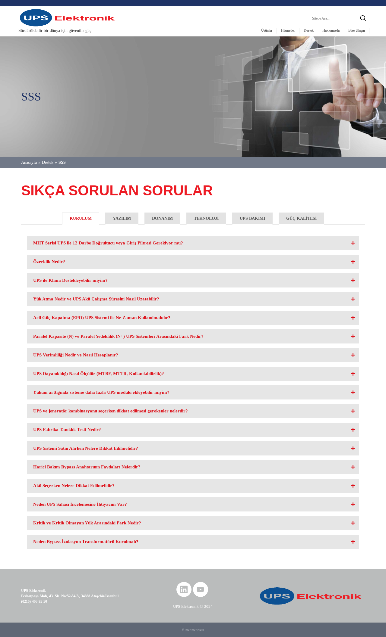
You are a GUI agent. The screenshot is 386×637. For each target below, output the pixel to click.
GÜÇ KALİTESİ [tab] (301, 218)
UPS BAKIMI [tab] (252, 218)
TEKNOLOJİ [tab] (206, 218)
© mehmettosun (193, 630)
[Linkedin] (183, 589)
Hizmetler (288, 30)
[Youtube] (200, 589)
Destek (309, 30)
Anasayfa (29, 162)
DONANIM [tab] (162, 218)
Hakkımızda (331, 30)
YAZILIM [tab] (122, 218)
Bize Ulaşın (356, 30)
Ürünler (266, 30)
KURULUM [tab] (81, 218)
